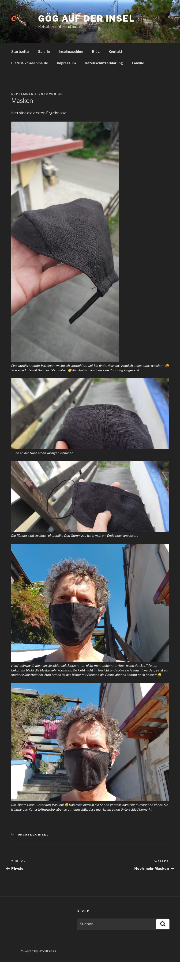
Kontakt (115, 52)
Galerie (44, 52)
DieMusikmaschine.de (29, 63)
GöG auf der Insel (86, 18)
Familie (138, 63)
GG (60, 94)
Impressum (66, 63)
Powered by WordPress (37, 951)
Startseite (20, 52)
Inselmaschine (71, 52)
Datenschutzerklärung (104, 63)
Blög (96, 52)
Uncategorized (33, 834)
